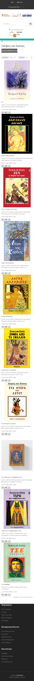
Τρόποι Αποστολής (6, 615)
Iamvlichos (19, 675)
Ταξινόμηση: (5, 57)
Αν (2, 102)
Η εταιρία (4, 612)
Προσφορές (4, 659)
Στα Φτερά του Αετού (8, 423)
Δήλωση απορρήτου (6, 618)
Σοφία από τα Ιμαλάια (8, 370)
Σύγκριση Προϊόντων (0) (9, 51)
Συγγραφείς (4, 653)
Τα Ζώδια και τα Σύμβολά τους (11, 477)
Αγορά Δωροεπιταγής (7, 656)
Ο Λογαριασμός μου (14, 7)
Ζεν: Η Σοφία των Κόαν (9, 209)
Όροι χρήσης (4, 620)
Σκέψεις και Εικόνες (11, 41)
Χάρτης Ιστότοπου (6, 637)
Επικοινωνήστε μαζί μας (8, 631)
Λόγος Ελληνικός (7, 316)
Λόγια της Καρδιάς (7, 263)
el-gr (20, 2)
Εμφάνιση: (21, 57)
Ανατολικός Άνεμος (7, 156)
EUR (12, 2)
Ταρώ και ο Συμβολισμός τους (11, 531)
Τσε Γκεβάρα (5, 584)
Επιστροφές (4, 634)
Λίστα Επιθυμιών (6, 642)
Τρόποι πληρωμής (6, 609)
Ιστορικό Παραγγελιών (7, 640)
